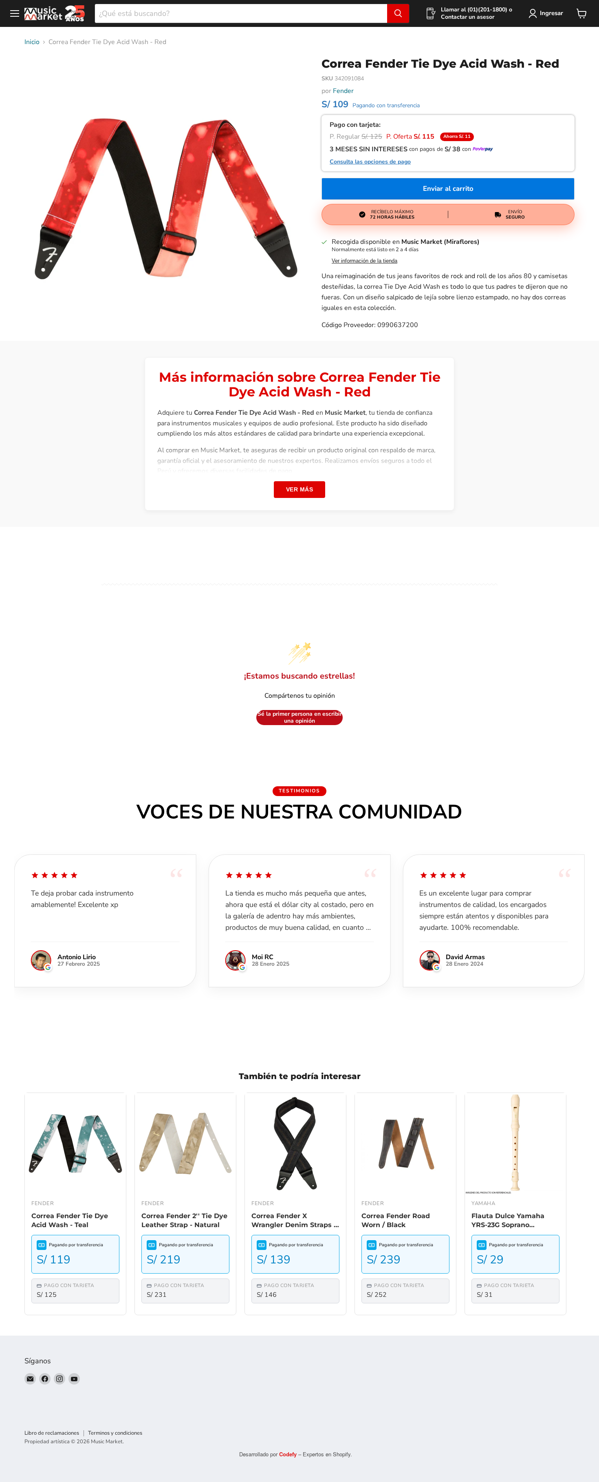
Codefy (288, 1454)
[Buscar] (398, 13)
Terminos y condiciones (115, 1433)
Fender (343, 90)
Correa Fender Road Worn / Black (395, 1220)
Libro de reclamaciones (51, 1433)
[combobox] (241, 13)
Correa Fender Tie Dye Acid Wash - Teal (69, 1220)
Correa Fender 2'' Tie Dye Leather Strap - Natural (184, 1220)
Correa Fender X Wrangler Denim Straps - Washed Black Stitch (293, 1221)
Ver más (299, 489)
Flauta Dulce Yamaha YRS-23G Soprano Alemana (507, 1221)
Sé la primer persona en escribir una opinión (300, 717)
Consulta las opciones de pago (370, 162)
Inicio (32, 42)
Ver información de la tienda (364, 261)
